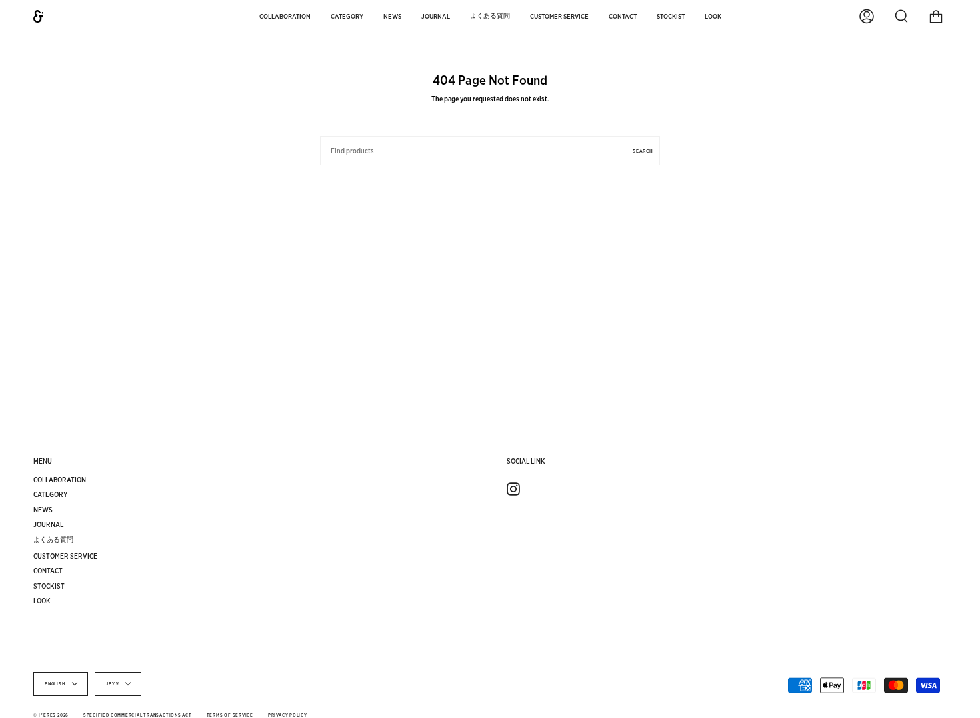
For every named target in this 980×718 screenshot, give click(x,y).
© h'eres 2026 (51, 715)
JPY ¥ (112, 684)
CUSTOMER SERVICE (65, 556)
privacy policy (287, 715)
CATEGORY (50, 494)
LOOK (42, 601)
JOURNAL (48, 524)
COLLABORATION (59, 480)
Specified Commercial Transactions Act (137, 715)
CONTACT (48, 571)
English (55, 684)
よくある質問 (53, 539)
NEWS (43, 510)
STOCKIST (49, 586)
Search (643, 151)
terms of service (230, 715)
